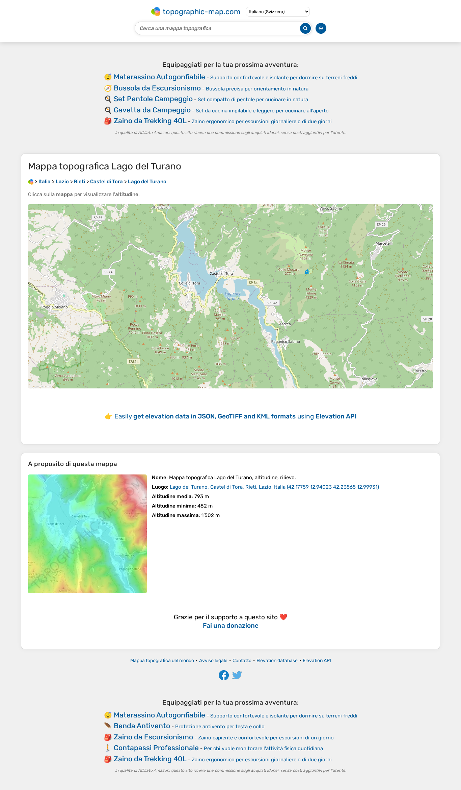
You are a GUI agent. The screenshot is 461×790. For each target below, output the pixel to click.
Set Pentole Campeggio (153, 98)
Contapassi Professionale (156, 747)
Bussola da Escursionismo (157, 88)
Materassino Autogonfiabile (159, 77)
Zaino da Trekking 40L (150, 120)
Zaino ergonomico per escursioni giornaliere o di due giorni (262, 121)
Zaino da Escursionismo (153, 737)
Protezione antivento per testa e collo (220, 727)
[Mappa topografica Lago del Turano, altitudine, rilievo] (87, 533)
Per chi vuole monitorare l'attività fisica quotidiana (263, 748)
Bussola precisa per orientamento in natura (257, 89)
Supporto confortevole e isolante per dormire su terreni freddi (283, 78)
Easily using (235, 416)
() (274, 487)
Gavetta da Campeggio (152, 110)
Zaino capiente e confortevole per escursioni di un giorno (266, 738)
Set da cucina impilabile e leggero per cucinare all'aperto (262, 111)
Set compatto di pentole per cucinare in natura (253, 100)
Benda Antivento (142, 725)
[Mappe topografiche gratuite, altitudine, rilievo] (30, 182)
